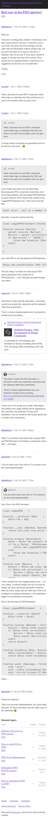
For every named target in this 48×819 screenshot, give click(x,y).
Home (4, 801)
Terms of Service (8, 806)
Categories (13, 801)
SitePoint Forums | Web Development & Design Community (24, 323)
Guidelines (25, 801)
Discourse (16, 812)
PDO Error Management (13, 757)
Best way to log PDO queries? (21, 12)
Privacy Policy (24, 806)
